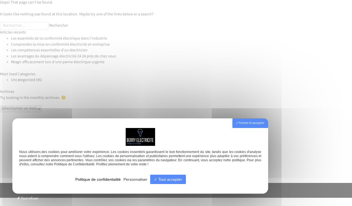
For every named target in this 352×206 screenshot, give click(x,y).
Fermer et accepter (251, 123)
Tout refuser (29, 198)
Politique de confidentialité (98, 179)
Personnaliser (135, 179)
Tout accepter (169, 179)
